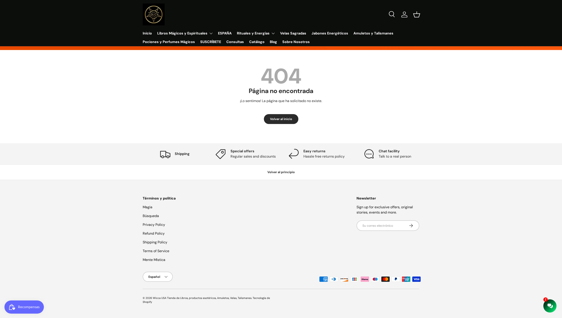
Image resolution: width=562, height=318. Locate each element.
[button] (417, 14)
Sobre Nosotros (296, 42)
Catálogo (257, 42)
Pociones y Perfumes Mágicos (169, 42)
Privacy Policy (154, 224)
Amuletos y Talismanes (373, 33)
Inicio (147, 33)
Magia (147, 207)
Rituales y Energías (253, 33)
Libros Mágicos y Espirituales (182, 33)
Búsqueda (151, 216)
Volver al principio (281, 172)
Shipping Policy (155, 242)
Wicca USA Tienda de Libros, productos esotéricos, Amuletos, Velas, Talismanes (202, 298)
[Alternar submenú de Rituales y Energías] (273, 33)
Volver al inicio (281, 119)
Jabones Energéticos (330, 33)
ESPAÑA (225, 33)
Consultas (235, 42)
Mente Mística (154, 259)
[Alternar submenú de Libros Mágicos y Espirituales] (211, 33)
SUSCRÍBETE (210, 42)
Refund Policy (154, 233)
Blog (273, 42)
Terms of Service (156, 251)
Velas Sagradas (293, 33)
